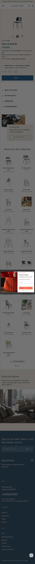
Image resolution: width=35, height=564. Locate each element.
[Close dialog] (33, 272)
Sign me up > (26, 288)
